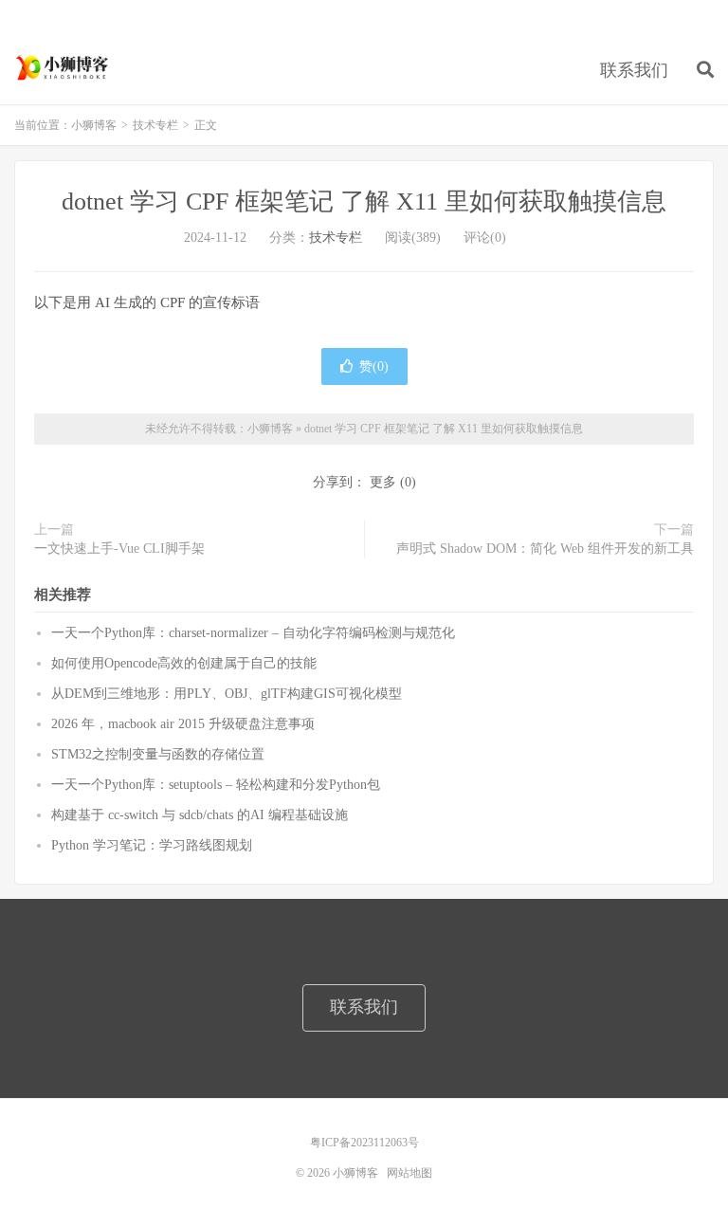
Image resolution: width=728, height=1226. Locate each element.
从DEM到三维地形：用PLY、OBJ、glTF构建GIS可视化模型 (226, 693)
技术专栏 (155, 125)
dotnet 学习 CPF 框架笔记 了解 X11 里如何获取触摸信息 (364, 201)
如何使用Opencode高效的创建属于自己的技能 (184, 663)
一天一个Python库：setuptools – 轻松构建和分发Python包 (215, 785)
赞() (374, 366)
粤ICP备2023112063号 (364, 1142)
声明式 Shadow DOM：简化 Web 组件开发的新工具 (545, 548)
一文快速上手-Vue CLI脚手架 (119, 548)
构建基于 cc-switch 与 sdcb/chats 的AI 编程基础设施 (199, 815)
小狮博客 (63, 67)
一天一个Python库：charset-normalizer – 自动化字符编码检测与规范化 (253, 633)
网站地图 (409, 1173)
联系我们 (634, 70)
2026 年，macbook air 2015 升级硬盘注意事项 (183, 724)
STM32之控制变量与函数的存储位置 (157, 754)
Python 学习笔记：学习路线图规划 (151, 845)
